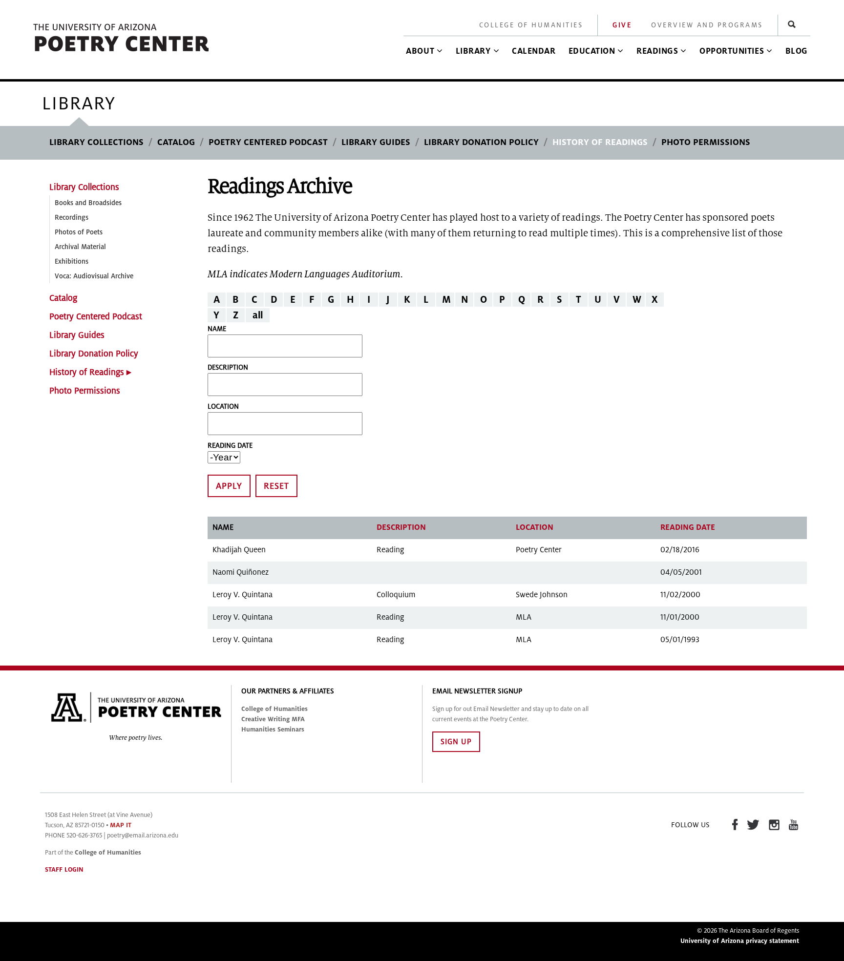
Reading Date (230, 445)
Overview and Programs (707, 25)
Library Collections (96, 142)
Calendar (533, 51)
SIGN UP (456, 742)
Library (473, 51)
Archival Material (80, 247)
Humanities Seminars (272, 729)
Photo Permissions (705, 142)
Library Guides (375, 142)
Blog (796, 51)
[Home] (121, 52)
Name (217, 329)
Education (592, 51)
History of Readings (600, 142)
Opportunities (731, 51)
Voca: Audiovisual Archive (94, 276)
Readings (657, 51)
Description (228, 367)
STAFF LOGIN (64, 869)
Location (223, 406)
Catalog (176, 142)
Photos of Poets (79, 232)
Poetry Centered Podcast (268, 142)
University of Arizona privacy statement (739, 941)
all (258, 315)
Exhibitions (71, 261)
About (420, 51)
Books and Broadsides (88, 203)
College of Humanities (531, 25)
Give (622, 25)
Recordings (71, 217)
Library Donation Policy (481, 142)
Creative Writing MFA (273, 719)
